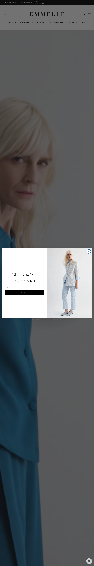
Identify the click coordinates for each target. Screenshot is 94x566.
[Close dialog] (89, 251)
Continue (24, 293)
